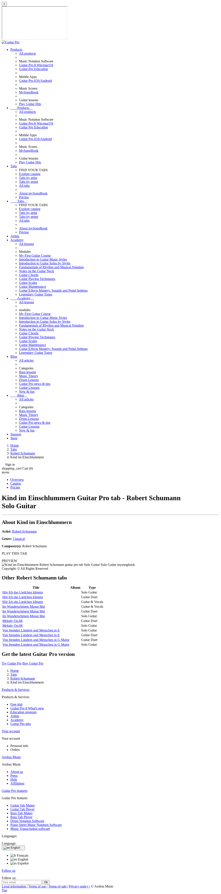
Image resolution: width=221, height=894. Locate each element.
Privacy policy (79, 886)
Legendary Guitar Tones (35, 294)
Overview (17, 479)
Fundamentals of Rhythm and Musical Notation (51, 267)
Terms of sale (57, 886)
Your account (11, 731)
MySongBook (28, 92)
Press (13, 775)
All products (27, 53)
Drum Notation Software (27, 821)
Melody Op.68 (12, 621)
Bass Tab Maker (21, 813)
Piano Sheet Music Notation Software (36, 825)
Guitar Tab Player (22, 809)
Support (15, 434)
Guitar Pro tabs (20, 724)
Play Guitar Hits (30, 104)
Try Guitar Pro (12, 663)
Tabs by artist (28, 178)
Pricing (24, 197)
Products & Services (15, 689)
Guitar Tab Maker (22, 805)
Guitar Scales (28, 283)
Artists (14, 236)
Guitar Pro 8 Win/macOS (36, 65)
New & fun (27, 391)
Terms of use (37, 886)
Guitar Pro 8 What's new (27, 708)
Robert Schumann (24, 531)
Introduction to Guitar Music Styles (43, 259)
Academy (17, 240)
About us (16, 772)
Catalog (15, 483)
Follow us (8, 870)
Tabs (13, 166)
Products (16, 49)
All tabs (24, 185)
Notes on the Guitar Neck (36, 271)
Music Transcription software (30, 829)
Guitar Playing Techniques (37, 279)
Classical (19, 539)
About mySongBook (33, 193)
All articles (26, 360)
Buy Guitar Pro (32, 663)
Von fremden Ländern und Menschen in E (31, 630)
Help (13, 779)
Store (13, 438)
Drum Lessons (29, 380)
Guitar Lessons (29, 387)
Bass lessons (27, 372)
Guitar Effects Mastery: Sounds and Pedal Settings (53, 290)
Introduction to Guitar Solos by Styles (44, 263)
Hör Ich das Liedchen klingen (22, 592)
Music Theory (28, 376)
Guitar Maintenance (32, 286)
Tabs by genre (28, 182)
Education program (23, 712)
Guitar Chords (28, 275)
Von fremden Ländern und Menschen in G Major (35, 640)
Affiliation (17, 783)
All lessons (26, 244)
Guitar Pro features (14, 791)
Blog (13, 356)
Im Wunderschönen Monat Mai (23, 606)
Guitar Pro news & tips (34, 384)
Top (4, 890)
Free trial (16, 704)
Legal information (14, 886)
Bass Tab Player (21, 817)
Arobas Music (11, 757)
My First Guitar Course (35, 255)
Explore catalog (29, 174)
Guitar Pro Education (33, 69)
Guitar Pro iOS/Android (35, 80)
